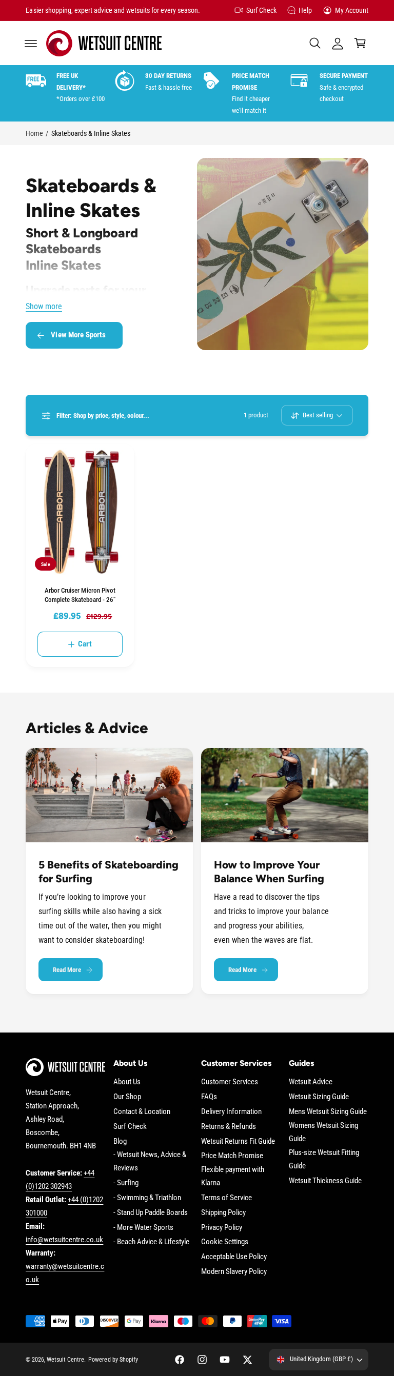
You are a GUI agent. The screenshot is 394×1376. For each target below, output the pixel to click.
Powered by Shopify (112, 1359)
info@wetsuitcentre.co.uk (64, 1240)
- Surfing (126, 1183)
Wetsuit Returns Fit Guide (238, 1141)
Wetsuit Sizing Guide (319, 1096)
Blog (120, 1141)
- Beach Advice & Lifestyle (151, 1242)
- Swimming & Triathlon (147, 1197)
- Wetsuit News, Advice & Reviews (149, 1161)
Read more (67, 970)
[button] (30, 43)
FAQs (209, 1096)
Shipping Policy (223, 1212)
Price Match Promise (232, 1155)
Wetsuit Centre (65, 1359)
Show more (44, 306)
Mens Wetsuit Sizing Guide (328, 1111)
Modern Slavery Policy (234, 1271)
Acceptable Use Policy (234, 1256)
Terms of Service (226, 1197)
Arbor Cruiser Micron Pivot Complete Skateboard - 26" (80, 594)
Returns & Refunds (228, 1126)
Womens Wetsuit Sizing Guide (323, 1132)
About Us (127, 1082)
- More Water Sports (143, 1227)
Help (305, 10)
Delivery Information (231, 1111)
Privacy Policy (221, 1227)
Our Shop (127, 1096)
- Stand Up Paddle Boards (150, 1212)
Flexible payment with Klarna (232, 1176)
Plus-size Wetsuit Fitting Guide (324, 1159)
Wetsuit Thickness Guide (325, 1181)
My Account (351, 10)
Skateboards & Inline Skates (90, 133)
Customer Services (229, 1082)
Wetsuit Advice (310, 1082)
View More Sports (78, 335)
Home (34, 133)
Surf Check (261, 10)
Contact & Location (141, 1111)
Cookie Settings (224, 1242)
